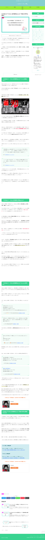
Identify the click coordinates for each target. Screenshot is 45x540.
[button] (27, 498)
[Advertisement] (15, 65)
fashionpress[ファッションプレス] (9, 154)
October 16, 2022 (13, 363)
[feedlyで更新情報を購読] (37, 70)
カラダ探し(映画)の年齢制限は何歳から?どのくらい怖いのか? (14, 449)
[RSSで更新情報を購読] (38, 70)
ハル (38, 55)
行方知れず (12, 401)
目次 (14, 74)
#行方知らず (8, 368)
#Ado (4, 368)
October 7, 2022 (16, 323)
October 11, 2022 (20, 342)
